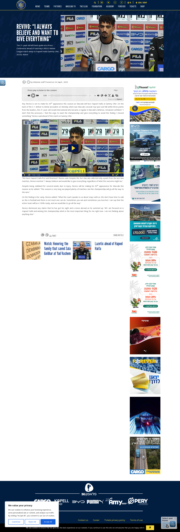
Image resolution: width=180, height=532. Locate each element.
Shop (142, 6)
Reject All (32, 522)
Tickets (133, 6)
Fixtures (58, 6)
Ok (150, 527)
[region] (32, 514)
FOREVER (122, 6)
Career (96, 520)
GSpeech (119, 99)
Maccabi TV (71, 6)
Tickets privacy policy (114, 520)
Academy (110, 6)
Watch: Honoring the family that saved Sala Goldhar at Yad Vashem (57, 248)
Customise (16, 522)
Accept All (48, 522)
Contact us (83, 520)
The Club (84, 6)
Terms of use (136, 520)
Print (54, 235)
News (37, 6)
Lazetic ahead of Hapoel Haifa (109, 246)
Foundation (97, 6)
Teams (47, 6)
